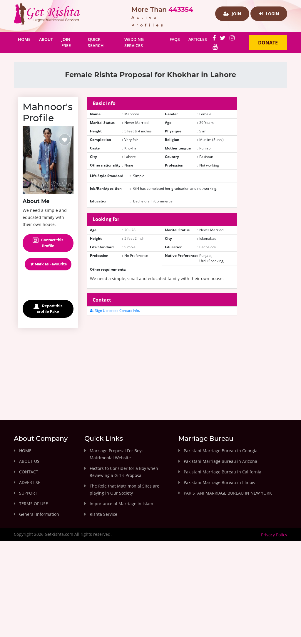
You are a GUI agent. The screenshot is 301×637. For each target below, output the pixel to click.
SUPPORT (28, 493)
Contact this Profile (51, 243)
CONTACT (28, 472)
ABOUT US (29, 461)
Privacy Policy (274, 535)
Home (26, 39)
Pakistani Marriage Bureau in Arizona (220, 461)
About (46, 39)
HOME (25, 450)
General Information (39, 514)
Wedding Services (134, 42)
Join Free (66, 42)
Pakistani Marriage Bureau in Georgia (220, 450)
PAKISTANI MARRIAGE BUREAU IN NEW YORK (228, 493)
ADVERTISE (29, 482)
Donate (268, 42)
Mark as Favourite (50, 264)
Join (235, 13)
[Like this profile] (65, 139)
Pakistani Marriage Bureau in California (222, 472)
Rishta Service (103, 514)
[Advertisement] (162, 361)
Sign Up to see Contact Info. (117, 310)
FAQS (175, 39)
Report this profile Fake (49, 309)
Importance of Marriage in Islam (121, 503)
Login (272, 13)
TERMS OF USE (33, 503)
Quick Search (96, 42)
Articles (197, 39)
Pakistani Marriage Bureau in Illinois (219, 482)
